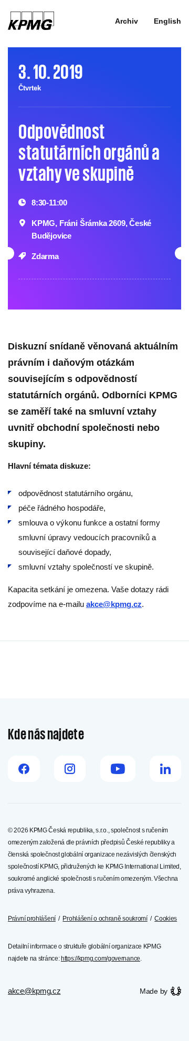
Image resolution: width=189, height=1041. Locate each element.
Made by (153, 991)
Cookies (165, 918)
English (167, 21)
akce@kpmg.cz (114, 604)
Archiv (126, 21)
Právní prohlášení (32, 918)
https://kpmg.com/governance (100, 958)
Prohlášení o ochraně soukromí (104, 918)
